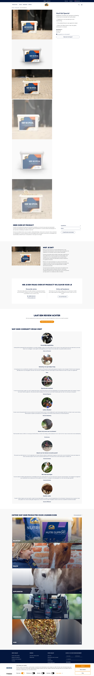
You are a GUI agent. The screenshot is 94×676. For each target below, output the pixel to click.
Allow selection (83, 669)
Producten (14, 4)
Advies (20, 4)
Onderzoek (25, 4)
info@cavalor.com (31, 297)
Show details (58, 673)
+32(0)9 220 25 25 (31, 296)
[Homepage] (46, 4)
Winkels (30, 4)
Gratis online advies (15, 655)
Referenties (32, 657)
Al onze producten (77, 515)
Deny (83, 673)
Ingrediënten (63, 225)
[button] (78, 4)
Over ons (66, 1)
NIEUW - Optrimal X (47, 1)
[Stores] (81, 4)
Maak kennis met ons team (53, 657)
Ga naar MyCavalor (63, 296)
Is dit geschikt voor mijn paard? (63, 34)
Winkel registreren (51, 662)
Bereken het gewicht (16, 657)
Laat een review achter (34, 655)
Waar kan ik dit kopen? (68, 36)
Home (13, 7)
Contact (71, 1)
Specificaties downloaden (68, 232)
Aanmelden (68, 662)
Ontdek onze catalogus (16, 659)
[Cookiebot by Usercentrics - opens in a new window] (9, 674)
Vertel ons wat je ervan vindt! (47, 321)
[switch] (33, 673)
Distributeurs (50, 660)
